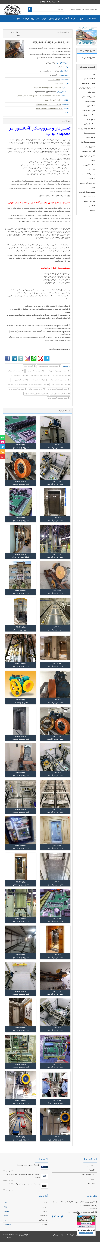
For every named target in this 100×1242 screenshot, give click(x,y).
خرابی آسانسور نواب (36, 389)
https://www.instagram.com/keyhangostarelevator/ (38, 96)
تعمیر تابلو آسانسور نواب (38, 385)
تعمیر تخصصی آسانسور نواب (58, 398)
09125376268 (57, 84)
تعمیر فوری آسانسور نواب (59, 380)
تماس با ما (17, 18)
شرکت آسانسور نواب (38, 380)
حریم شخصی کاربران (38, 18)
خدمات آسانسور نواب (18, 380)
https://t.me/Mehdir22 (53, 100)
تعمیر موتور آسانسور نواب (16, 385)
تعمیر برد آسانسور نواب (59, 385)
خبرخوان (56, 1235)
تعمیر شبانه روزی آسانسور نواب (35, 394)
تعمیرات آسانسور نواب (18, 376)
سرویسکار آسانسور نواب (38, 376)
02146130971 (54, 79)
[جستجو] (30, 9)
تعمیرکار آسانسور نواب (60, 376)
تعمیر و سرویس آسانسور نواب (57, 371)
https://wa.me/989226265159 (48, 104)
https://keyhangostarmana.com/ (47, 88)
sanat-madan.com (10, 1235)
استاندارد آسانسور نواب (59, 394)
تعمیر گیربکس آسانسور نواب (58, 389)
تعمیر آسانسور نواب (15, 371)
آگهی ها (65, 18)
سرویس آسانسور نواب (34, 371)
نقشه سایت (64, 1235)
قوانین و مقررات (54, 18)
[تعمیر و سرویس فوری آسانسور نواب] (14, 48)
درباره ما (26, 18)
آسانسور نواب (29, 366)
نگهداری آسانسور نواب (16, 389)
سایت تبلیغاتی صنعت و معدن (48, 366)
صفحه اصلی (91, 18)
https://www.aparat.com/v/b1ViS (49, 109)
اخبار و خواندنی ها (77, 18)
